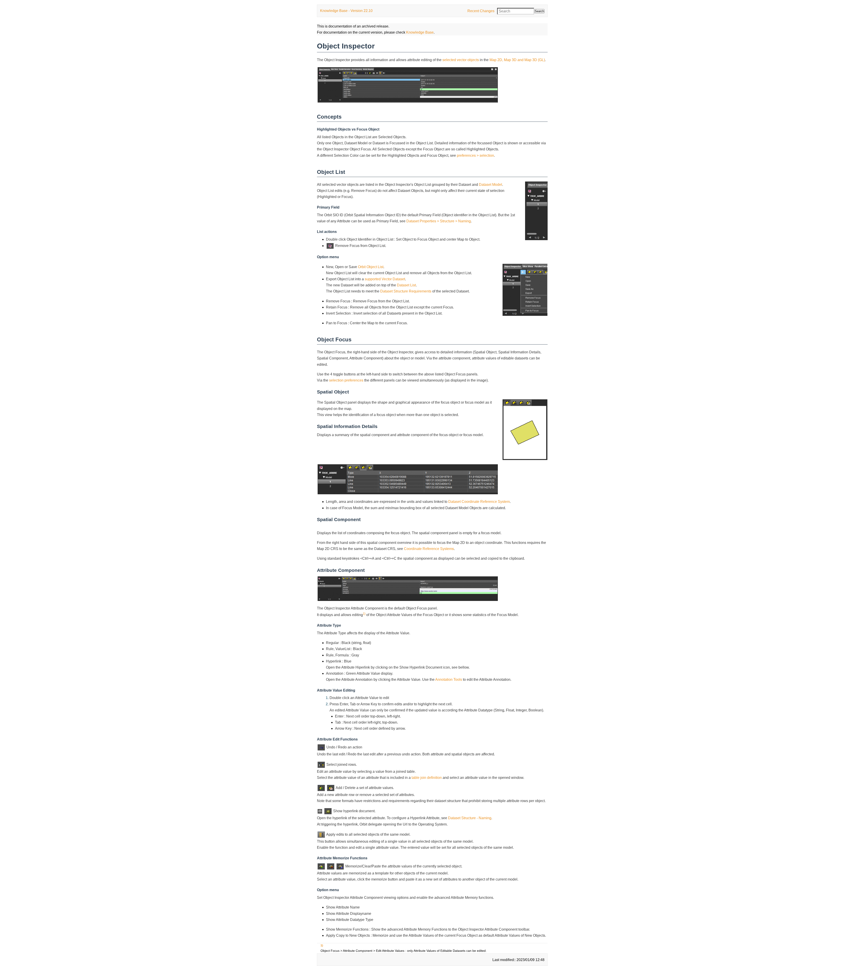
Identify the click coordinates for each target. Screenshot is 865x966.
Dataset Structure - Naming (469, 818)
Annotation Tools (448, 679)
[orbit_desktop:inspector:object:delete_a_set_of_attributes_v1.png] (330, 788)
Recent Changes (480, 11)
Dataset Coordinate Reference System (479, 502)
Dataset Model (490, 184)
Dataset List (406, 285)
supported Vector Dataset (385, 279)
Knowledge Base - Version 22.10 (346, 11)
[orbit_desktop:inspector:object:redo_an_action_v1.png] (321, 747)
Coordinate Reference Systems (429, 549)
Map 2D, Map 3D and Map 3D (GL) (517, 60)
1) (364, 613)
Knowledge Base (420, 32)
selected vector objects (460, 60)
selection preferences (346, 380)
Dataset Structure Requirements (405, 291)
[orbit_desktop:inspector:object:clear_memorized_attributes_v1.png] (330, 866)
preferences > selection (475, 155)
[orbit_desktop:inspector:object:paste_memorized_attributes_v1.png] (340, 866)
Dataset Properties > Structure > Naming (438, 221)
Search (539, 11)
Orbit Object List (370, 267)
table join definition (427, 778)
